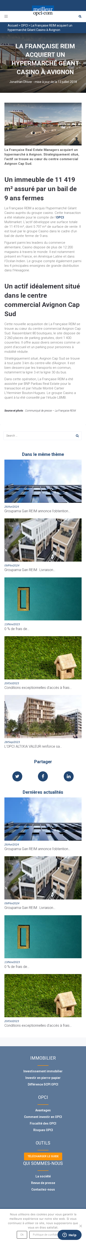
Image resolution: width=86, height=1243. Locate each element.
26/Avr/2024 (11, 506)
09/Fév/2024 (11, 565)
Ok (22, 1234)
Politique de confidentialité (49, 1234)
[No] (80, 1226)
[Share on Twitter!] (17, 777)
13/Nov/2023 (12, 624)
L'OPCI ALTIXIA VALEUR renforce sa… (33, 746)
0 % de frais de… (16, 629)
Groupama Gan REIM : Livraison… (29, 570)
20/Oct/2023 (11, 683)
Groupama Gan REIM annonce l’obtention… (37, 511)
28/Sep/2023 (12, 742)
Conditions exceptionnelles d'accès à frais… (38, 688)
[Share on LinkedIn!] (69, 777)
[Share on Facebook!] (43, 777)
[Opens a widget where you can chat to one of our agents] (69, 1235)
